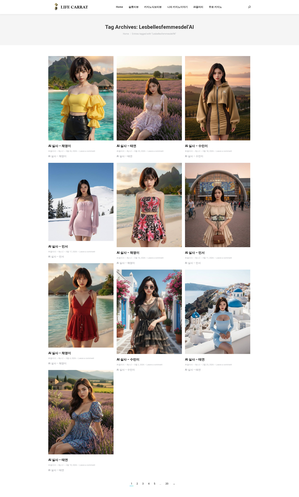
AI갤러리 (52, 151)
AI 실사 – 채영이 (59, 146)
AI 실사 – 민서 (58, 246)
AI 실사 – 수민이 (196, 146)
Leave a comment (87, 151)
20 (167, 483)
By (61, 151)
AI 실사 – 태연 (126, 146)
